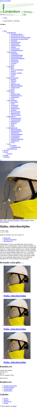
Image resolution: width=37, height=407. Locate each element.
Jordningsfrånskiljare (17, 134)
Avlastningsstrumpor (16, 34)
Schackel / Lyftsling (16, 73)
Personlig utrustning (12, 78)
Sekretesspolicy (8, 390)
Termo (12, 124)
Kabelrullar (14, 40)
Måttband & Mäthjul (16, 86)
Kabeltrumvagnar (16, 45)
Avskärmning (14, 105)
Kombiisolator (15, 61)
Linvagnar (14, 63)
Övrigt (12, 65)
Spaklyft (13, 71)
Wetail (14, 406)
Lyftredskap (10, 66)
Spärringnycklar (15, 94)
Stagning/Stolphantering (17, 58)
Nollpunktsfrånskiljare (17, 139)
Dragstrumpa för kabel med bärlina (21, 37)
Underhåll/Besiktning (17, 55)
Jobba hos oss (7, 401)
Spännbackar (14, 60)
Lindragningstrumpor (17, 50)
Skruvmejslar (14, 102)
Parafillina (14, 145)
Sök (25, 14)
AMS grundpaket (16, 115)
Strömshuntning (15, 108)
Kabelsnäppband (15, 42)
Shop (5, 31)
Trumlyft (13, 74)
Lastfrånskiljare (15, 137)
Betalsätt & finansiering (10, 386)
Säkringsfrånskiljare (16, 131)
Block (12, 68)
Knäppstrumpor (15, 48)
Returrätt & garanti (9, 387)
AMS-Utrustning (12, 100)
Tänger (13, 103)
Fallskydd (13, 81)
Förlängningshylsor (16, 95)
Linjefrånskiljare (15, 136)
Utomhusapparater (12, 128)
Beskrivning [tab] (7, 238)
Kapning (13, 47)
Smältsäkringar (15, 132)
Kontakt (6, 155)
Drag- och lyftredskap (17, 69)
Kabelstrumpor (15, 44)
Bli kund (6, 150)
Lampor (13, 82)
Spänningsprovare (16, 118)
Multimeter (14, 123)
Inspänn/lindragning (16, 57)
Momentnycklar (15, 113)
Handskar (13, 110)
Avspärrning (14, 107)
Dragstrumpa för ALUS (17, 36)
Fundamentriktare (16, 147)
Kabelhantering (11, 32)
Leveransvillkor (8, 389)
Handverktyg (14, 53)
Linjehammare (15, 97)
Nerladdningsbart (12, 149)
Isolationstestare (15, 121)
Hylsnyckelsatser (15, 111)
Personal (9, 153)
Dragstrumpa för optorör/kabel (19, 39)
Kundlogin (7, 157)
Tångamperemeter (16, 120)
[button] (1, 160)
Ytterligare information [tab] (10, 239)
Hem (1, 220)
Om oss (6, 152)
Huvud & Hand (15, 84)
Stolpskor (13, 79)
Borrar (12, 92)
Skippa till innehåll (5, 1)
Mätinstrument (11, 116)
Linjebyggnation (12, 52)
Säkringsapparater (16, 129)
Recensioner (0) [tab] (8, 241)
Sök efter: (2, 14)
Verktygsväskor (15, 87)
